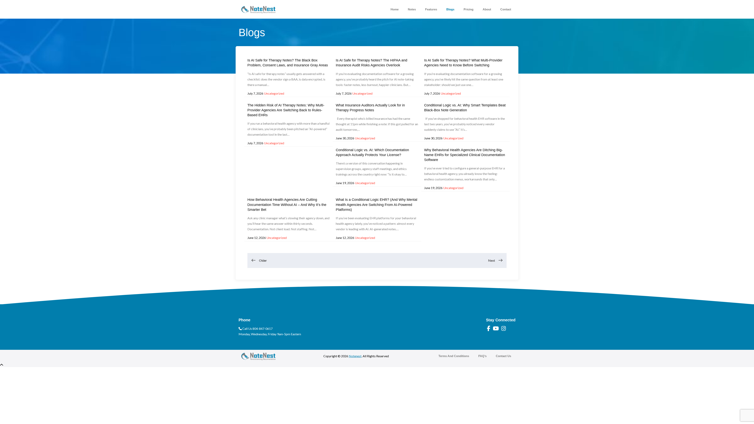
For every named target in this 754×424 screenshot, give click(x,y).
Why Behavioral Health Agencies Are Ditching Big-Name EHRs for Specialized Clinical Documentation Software (464, 155)
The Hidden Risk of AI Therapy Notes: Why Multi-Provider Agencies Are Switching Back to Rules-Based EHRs (285, 110)
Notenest (355, 356)
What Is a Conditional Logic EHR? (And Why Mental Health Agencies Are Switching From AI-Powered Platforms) (376, 204)
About (487, 9)
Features (431, 9)
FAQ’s (482, 356)
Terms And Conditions (453, 356)
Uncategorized (274, 93)
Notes (412, 9)
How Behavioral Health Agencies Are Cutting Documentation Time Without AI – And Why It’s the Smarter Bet (286, 204)
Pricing (468, 9)
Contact (505, 9)
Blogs (450, 9)
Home (395, 9)
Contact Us (503, 356)
